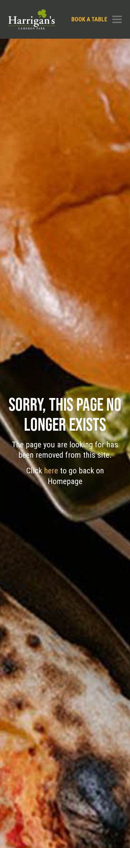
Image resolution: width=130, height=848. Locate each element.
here (52, 470)
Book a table (89, 19)
